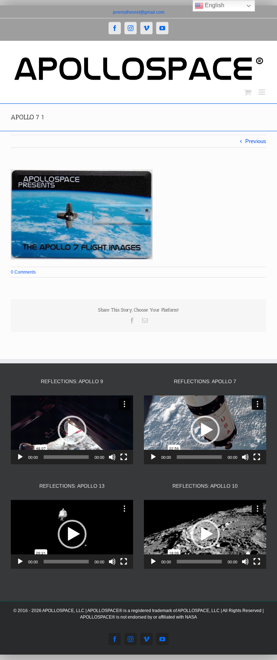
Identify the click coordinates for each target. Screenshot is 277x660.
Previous (255, 141)
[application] (72, 429)
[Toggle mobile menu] (262, 92)
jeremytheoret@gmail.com (138, 12)
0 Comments (23, 272)
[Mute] (112, 457)
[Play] (20, 457)
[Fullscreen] (123, 457)
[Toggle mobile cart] (247, 92)
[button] (72, 430)
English (213, 5)
